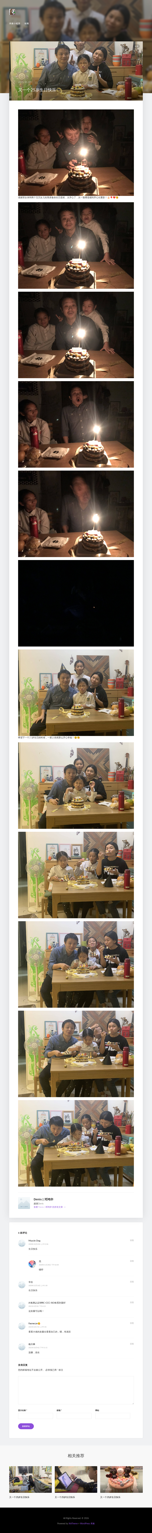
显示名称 (22, 1410)
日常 (136, 46)
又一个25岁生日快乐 (19, 1497)
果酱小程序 (14, 23)
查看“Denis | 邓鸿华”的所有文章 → (49, 1207)
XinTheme (73, 1524)
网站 (97, 1410)
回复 (132, 1240)
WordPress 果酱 (87, 1524)
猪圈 (26, 23)
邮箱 (59, 1410)
